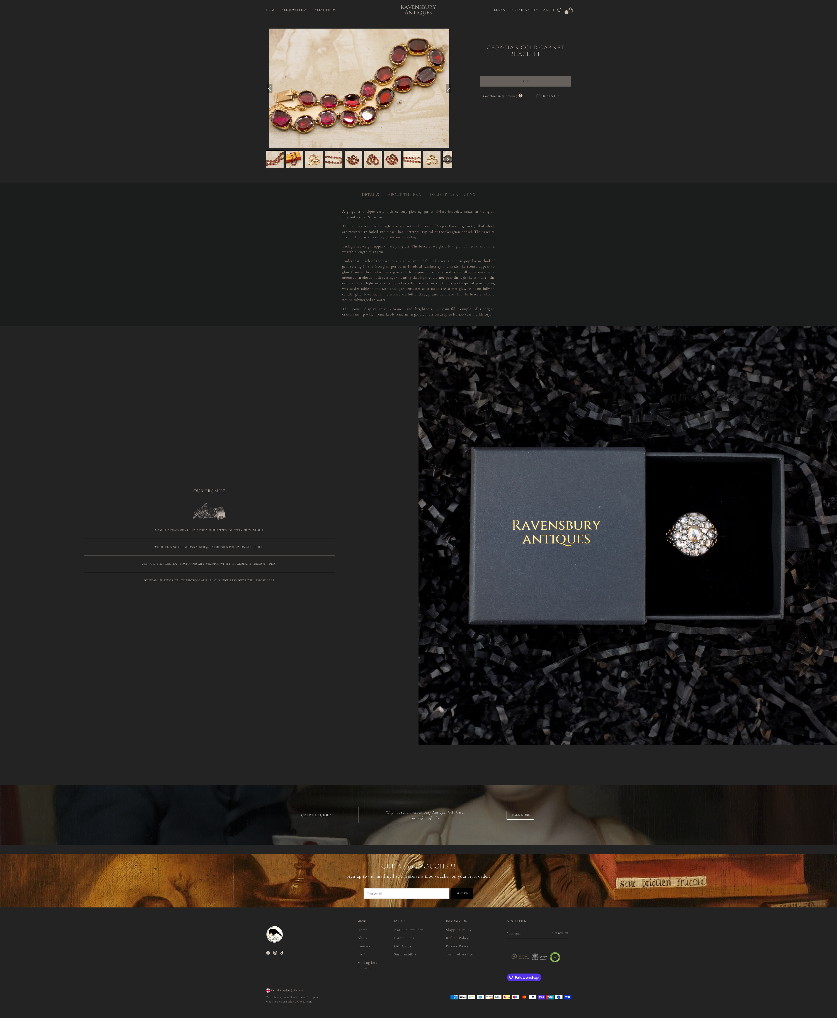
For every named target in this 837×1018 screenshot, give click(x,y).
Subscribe (560, 933)
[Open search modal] (559, 10)
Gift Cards (403, 946)
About (362, 938)
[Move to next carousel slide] (567, 761)
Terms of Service (459, 954)
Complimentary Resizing (502, 96)
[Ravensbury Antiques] (418, 9)
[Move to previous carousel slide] (557, 761)
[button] (275, 159)
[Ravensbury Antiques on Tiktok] (282, 954)
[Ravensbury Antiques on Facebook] (268, 954)
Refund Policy (457, 938)
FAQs (362, 954)
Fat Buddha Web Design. (297, 1001)
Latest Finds (404, 938)
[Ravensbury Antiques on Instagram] (275, 954)
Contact (364, 946)
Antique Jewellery (408, 930)
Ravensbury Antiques (304, 997)
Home (362, 930)
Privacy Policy (457, 946)
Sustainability (405, 954)
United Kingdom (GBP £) (285, 990)
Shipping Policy (458, 930)
